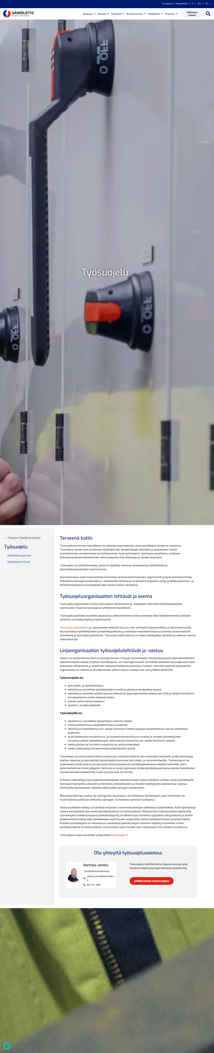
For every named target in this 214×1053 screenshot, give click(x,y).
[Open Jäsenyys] (95, 14)
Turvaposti (167, 3)
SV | (207, 3)
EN (199, 3)
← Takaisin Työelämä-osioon (22, 537)
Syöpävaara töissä (18, 561)
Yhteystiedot (181, 3)
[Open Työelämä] (124, 14)
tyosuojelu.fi (120, 835)
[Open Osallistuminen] (145, 14)
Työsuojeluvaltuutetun (74, 627)
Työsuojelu (16, 547)
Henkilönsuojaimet (19, 555)
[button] (208, 13)
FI (192, 3)
